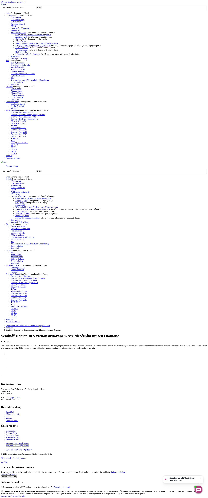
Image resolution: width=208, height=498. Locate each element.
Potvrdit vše (5, 496)
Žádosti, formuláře (18, 63)
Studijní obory (16, 89)
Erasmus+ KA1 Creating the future (24, 117)
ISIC (12, 78)
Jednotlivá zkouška (18, 69)
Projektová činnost (13, 110)
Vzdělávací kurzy (12, 102)
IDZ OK (14, 125)
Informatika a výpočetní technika (27, 54)
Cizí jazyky (19, 39)
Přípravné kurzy (17, 93)
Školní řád (10, 412)
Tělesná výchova (21, 48)
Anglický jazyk (21, 37)
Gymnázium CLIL (18, 76)
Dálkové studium (17, 71)
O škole (9, 15)
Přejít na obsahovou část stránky (13, 2)
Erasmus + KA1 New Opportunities (24, 119)
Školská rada (15, 56)
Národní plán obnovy (19, 128)
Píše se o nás (15, 30)
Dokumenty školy (17, 20)
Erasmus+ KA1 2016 (19, 134)
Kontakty (9, 156)
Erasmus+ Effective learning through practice (28, 115)
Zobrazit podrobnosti (119, 472)
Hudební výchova (22, 52)
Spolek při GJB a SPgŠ (19, 58)
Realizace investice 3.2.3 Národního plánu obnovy (30, 80)
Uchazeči (9, 87)
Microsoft (14, 108)
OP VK (13, 147)
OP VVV (14, 145)
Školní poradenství (18, 24)
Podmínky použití (19, 458)
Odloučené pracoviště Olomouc (23, 74)
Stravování (15, 84)
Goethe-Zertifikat (17, 106)
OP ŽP (13, 151)
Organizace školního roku (20, 65)
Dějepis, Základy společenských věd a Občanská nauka (36, 43)
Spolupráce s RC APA (19, 143)
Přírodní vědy (20, 41)
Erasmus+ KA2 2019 (19, 130)
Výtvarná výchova (22, 50)
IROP (13, 141)
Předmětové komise (18, 33)
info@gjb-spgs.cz (13, 397)
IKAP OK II (15, 138)
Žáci (7, 61)
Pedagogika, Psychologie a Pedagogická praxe (33, 46)
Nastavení (5, 474)
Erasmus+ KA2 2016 (19, 136)
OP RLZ (14, 149)
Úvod (8, 13)
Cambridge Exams (18, 104)
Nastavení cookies (13, 158)
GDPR (13, 26)
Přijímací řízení (16, 91)
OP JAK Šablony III (18, 123)
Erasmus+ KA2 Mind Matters (22, 112)
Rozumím (12, 474)
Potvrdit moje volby (18, 496)
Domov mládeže (17, 82)
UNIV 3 (14, 154)
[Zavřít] (200, 478)
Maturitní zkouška (17, 67)
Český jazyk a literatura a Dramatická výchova (33, 35)
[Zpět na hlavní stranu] (3, 4)
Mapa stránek (6, 458)
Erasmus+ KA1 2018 (19, 132)
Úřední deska (16, 17)
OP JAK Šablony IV (18, 121)
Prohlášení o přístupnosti (20, 28)
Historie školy (16, 22)
